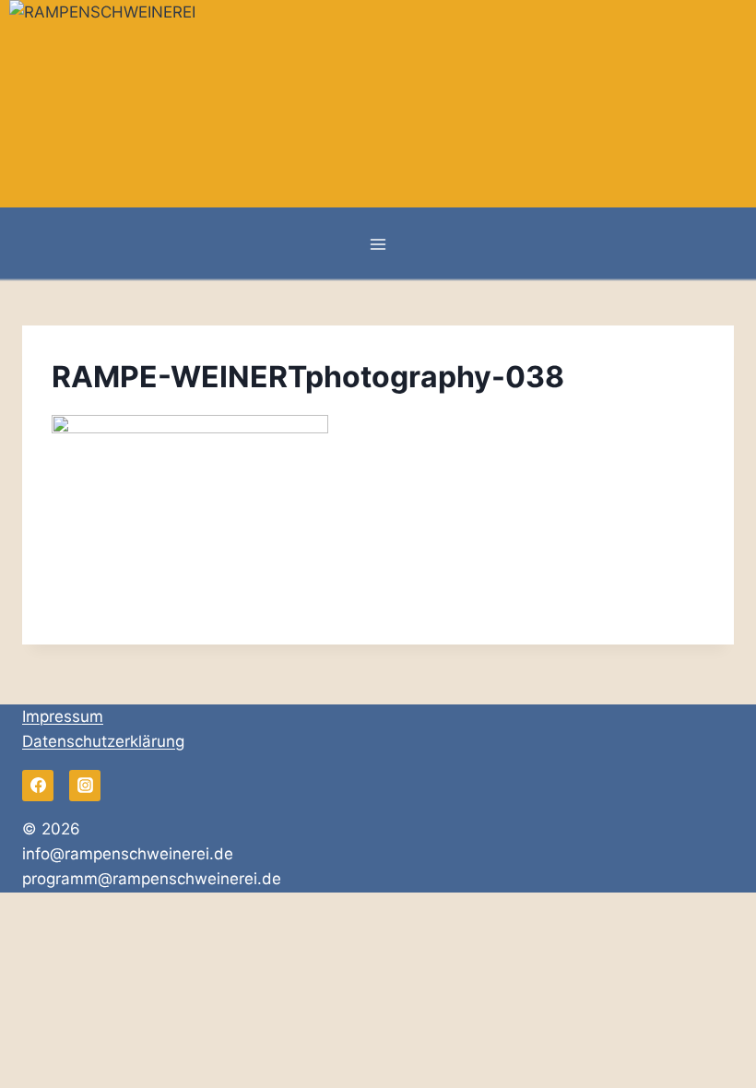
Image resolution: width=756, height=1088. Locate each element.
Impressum (62, 716)
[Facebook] (37, 785)
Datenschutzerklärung (103, 741)
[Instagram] (84, 785)
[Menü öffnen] (378, 244)
